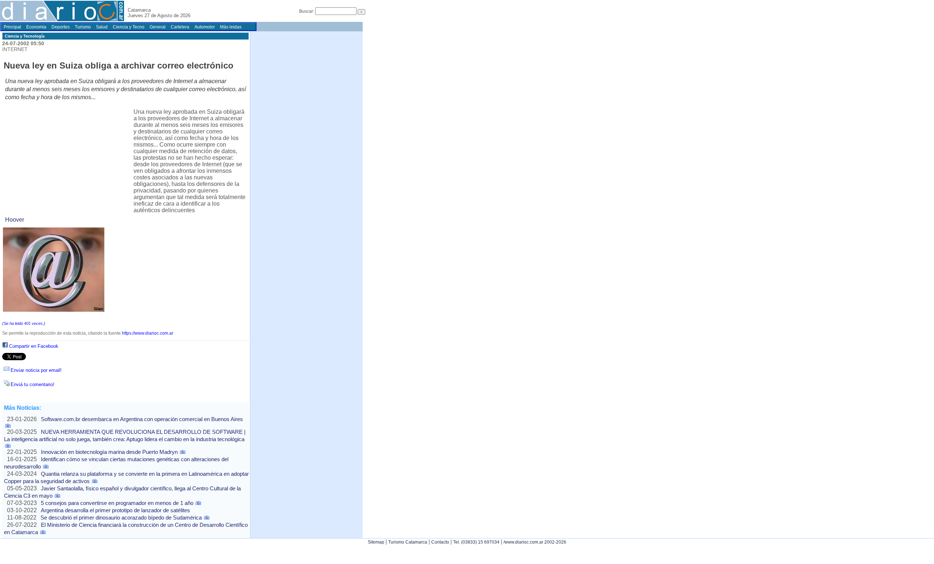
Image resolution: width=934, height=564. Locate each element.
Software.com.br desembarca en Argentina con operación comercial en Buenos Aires (142, 419)
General (158, 27)
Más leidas (231, 27)
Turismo (83, 27)
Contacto (440, 542)
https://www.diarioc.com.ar (147, 333)
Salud (102, 27)
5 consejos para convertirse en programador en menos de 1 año (117, 503)
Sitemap (376, 542)
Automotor (204, 27)
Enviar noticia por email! (36, 370)
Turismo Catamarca (407, 542)
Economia (36, 27)
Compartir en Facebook (33, 346)
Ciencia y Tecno (128, 27)
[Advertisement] (69, 160)
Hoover (14, 220)
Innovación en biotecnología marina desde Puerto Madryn (109, 452)
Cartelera (180, 27)
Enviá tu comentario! (32, 384)
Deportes (60, 27)
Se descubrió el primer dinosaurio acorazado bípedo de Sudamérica (121, 517)
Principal (12, 27)
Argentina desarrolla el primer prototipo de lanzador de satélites (115, 510)
